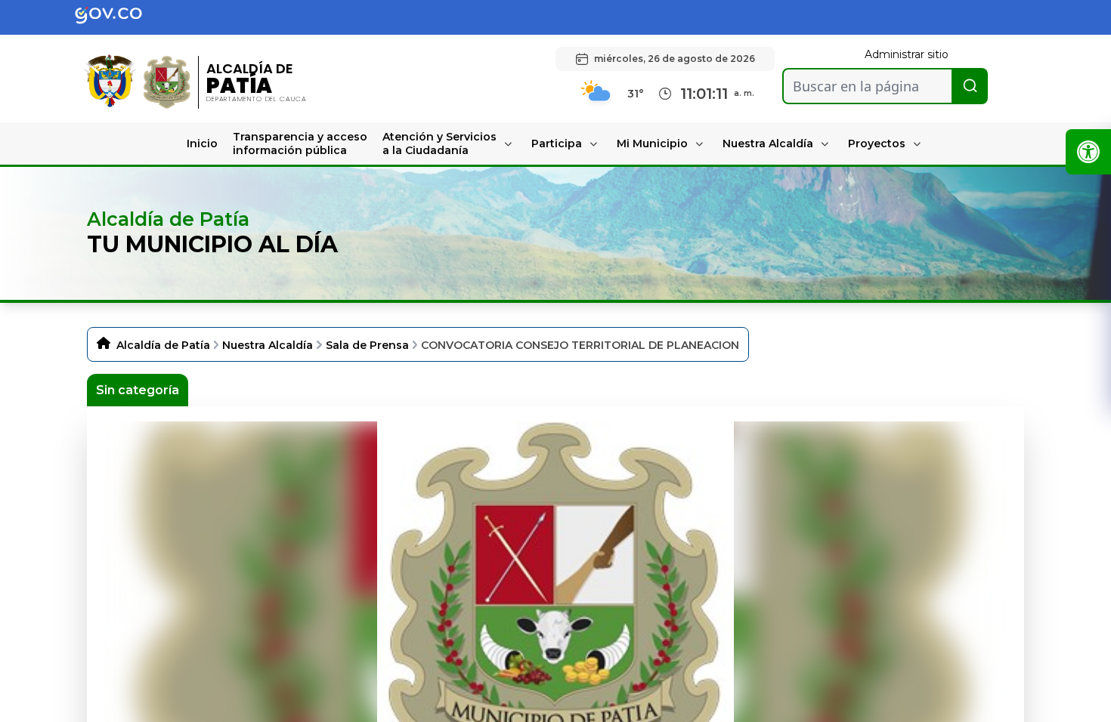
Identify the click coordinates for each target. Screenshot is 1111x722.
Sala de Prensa (367, 345)
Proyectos (876, 143)
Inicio (202, 143)
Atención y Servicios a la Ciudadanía (439, 143)
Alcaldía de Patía (163, 345)
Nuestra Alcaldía (768, 143)
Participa (556, 143)
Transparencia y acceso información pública (300, 143)
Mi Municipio (652, 143)
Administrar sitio (907, 54)
